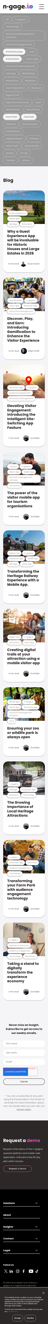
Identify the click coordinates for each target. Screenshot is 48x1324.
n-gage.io (21, 19)
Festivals (29, 116)
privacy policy (24, 1109)
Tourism (10, 160)
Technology (12, 26)
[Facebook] (25, 1273)
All (7, 19)
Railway (34, 138)
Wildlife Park (13, 109)
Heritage (11, 73)
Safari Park (12, 145)
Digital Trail (12, 95)
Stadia (9, 153)
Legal (6, 1250)
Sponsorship (32, 145)
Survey (24, 153)
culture (26, 160)
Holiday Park (13, 131)
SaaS (38, 102)
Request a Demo (17, 1168)
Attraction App (14, 51)
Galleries (11, 124)
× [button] (43, 1293)
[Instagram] (19, 1273)
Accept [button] (17, 1318)
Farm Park (11, 116)
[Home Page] (18, 6)
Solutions (9, 1203)
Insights (8, 1226)
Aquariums (12, 80)
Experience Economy (17, 102)
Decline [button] (30, 1318)
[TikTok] (38, 1273)
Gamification (30, 124)
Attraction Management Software (20, 35)
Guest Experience (15, 87)
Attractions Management (20, 66)
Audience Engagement (19, 44)
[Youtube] (32, 1273)
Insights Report (14, 138)
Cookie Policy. (13, 1311)
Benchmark (33, 109)
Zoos (32, 51)
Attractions (12, 58)
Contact (8, 1238)
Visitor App (32, 58)
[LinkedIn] (13, 1273)
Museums (30, 80)
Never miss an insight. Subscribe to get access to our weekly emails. (24, 1029)
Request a (21, 1140)
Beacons (36, 87)
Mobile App (28, 73)
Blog (8, 180)
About (7, 1215)
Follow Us (8, 1264)
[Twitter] (6, 1273)
